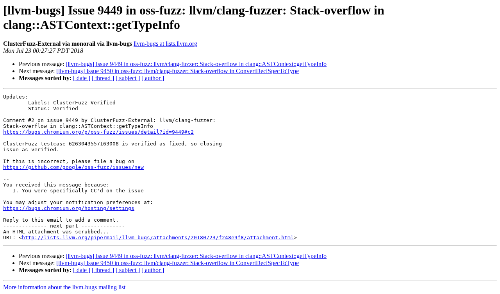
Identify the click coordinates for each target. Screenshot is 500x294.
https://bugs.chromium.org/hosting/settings (68, 208)
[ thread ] (103, 78)
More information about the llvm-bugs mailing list (64, 287)
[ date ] (81, 78)
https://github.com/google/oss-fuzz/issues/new (73, 167)
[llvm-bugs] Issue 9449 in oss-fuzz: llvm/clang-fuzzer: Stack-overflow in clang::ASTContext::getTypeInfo (196, 64)
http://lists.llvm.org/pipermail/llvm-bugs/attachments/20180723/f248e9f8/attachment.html (158, 237)
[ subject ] (128, 78)
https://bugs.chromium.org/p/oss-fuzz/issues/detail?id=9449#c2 (98, 132)
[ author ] (152, 78)
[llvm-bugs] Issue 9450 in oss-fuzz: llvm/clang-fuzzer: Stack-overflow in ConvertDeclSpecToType (177, 71)
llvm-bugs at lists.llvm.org (165, 43)
